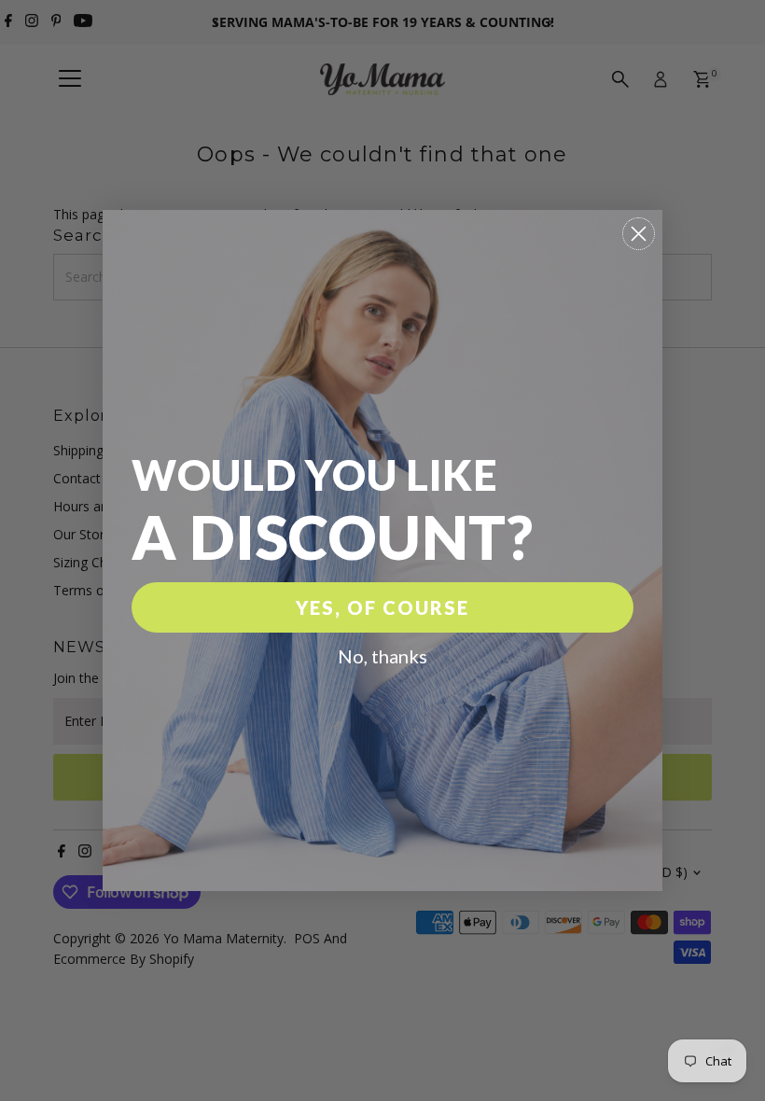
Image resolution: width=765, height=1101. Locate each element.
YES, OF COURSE (382, 607)
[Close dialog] (638, 233)
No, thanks (382, 656)
